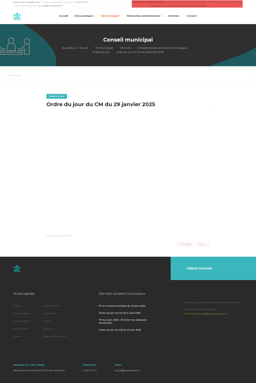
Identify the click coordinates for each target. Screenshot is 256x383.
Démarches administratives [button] (143, 16)
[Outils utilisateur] (208, 110)
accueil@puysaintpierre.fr (50, 5)
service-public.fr (21, 328)
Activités (173, 16)
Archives (17, 336)
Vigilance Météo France (54, 336)
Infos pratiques (84, 16)
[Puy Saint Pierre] (17, 16)
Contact (192, 16)
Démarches (48, 328)
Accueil (63, 16)
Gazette (47, 321)
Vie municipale (110, 16)
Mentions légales (51, 305)
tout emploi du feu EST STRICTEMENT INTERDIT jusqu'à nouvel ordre (204, 2)
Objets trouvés (199, 268)
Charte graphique (21, 321)
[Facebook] (160, 268)
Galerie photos (50, 313)
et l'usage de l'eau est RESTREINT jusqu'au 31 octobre (177, 6)
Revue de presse (21, 313)
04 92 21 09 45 (82, 2)
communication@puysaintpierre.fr (205, 313)
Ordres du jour (57, 96)
